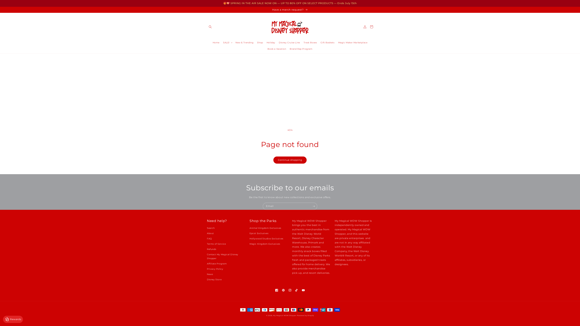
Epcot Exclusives (259, 233)
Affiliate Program (217, 263)
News (210, 274)
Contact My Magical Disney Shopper (222, 256)
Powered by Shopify (305, 315)
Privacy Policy (215, 269)
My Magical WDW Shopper (284, 315)
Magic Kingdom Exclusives (265, 244)
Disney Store (214, 279)
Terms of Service (216, 244)
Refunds (211, 249)
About (210, 233)
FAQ (209, 238)
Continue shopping (290, 159)
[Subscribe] (313, 206)
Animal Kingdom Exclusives (265, 228)
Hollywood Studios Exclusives (266, 238)
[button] (210, 27)
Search (211, 228)
